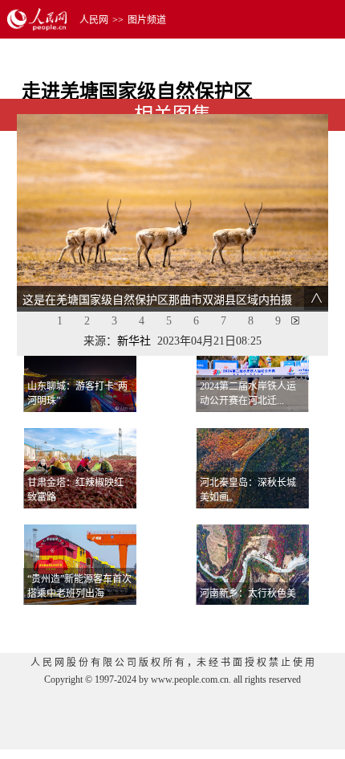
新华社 (134, 341)
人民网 (93, 20)
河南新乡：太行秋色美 (248, 593)
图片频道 (147, 20)
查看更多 (281, 624)
